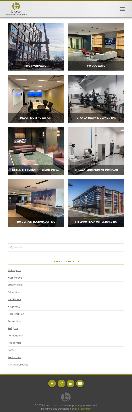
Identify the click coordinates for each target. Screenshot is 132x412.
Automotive (15, 277)
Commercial (15, 285)
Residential (14, 343)
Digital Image (83, 408)
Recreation (14, 321)
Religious (13, 328)
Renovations (15, 335)
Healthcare (14, 299)
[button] (122, 9)
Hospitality (14, 306)
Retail (11, 350)
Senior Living (15, 357)
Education (14, 292)
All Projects (14, 270)
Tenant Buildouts (18, 364)
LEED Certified (16, 314)
